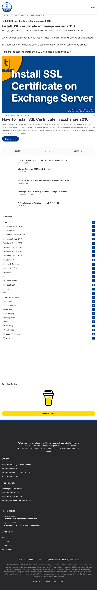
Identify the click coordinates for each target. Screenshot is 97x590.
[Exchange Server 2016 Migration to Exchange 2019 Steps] (9, 195)
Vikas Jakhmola (9, 115)
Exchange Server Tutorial (12, 489)
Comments (78, 151)
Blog (3, 538)
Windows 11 (8, 272)
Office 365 (7, 310)
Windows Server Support (12, 476)
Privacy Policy (38, 581)
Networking (8, 326)
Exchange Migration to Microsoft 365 (17, 472)
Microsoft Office (10, 268)
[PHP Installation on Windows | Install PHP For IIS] (9, 206)
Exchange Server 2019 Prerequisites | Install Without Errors (43, 180)
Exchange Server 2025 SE (15, 234)
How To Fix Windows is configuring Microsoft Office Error (42, 160)
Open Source (8, 330)
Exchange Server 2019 (12, 239)
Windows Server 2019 (12, 247)
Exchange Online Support (12, 468)
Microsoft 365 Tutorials (11, 493)
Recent (47, 151)
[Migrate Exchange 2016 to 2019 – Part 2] (9, 172)
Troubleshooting (9, 305)
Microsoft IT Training (11, 334)
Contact (61, 581)
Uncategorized (9, 318)
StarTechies (74, 560)
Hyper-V (6, 322)
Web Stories (7, 549)
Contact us (6, 545)
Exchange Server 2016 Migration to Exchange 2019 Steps (42, 192)
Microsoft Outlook (11, 264)
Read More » (10, 139)
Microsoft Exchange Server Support (16, 464)
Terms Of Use (50, 581)
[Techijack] (7, 7)
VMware (6, 338)
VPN (5, 293)
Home (5, 15)
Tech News (8, 301)
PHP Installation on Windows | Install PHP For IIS (38, 203)
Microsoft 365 (9, 285)
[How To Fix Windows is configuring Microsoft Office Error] (9, 162)
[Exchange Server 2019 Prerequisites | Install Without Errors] (9, 184)
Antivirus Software (11, 297)
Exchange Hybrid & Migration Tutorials (17, 500)
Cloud (5, 277)
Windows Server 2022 (12, 243)
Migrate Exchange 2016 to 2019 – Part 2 (35, 169)
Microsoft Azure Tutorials (12, 496)
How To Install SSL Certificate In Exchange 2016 (45, 119)
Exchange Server (10, 230)
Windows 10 (8, 260)
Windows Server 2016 (12, 251)
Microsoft (7, 222)
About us (5, 541)
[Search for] (84, 8)
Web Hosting (8, 314)
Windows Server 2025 (12, 256)
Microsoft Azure (10, 281)
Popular (17, 151)
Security (6, 289)
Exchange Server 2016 (12, 226)
